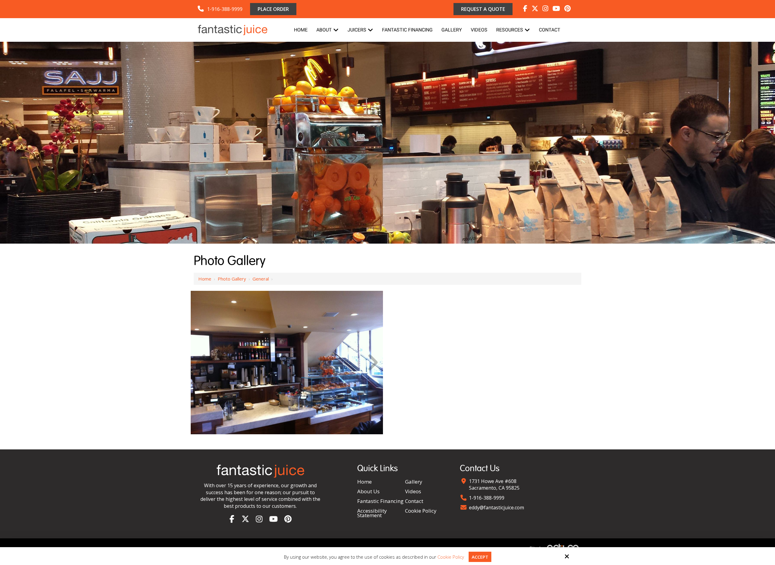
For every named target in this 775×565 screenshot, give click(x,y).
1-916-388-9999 (224, 9)
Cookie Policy (450, 557)
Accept (480, 557)
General (260, 279)
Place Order (273, 9)
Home (204, 279)
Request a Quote (483, 9)
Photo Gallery (232, 279)
